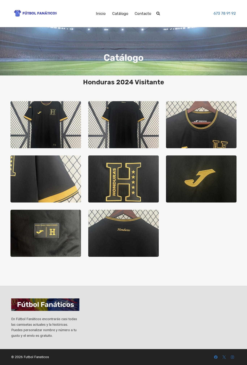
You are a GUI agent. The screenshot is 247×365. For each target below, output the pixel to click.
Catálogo (120, 13)
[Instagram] (232, 357)
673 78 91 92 (225, 13)
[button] (45, 124)
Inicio (101, 13)
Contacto (143, 13)
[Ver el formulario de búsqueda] (158, 13)
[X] (224, 357)
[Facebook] (215, 357)
